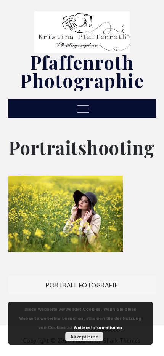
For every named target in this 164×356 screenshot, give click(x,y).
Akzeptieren (84, 336)
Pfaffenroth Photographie (82, 71)
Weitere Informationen (98, 327)
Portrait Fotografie (82, 285)
